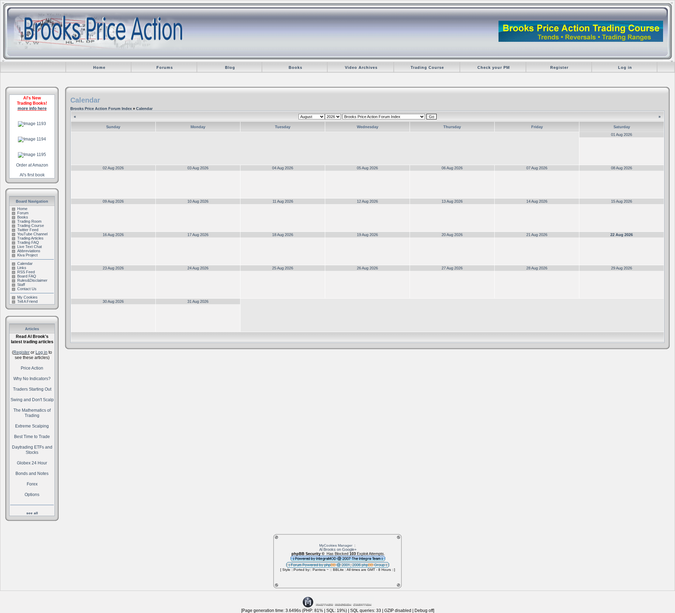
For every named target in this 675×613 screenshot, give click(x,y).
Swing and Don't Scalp (32, 399)
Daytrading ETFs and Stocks (32, 450)
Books (295, 67)
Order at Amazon (32, 165)
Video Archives (361, 67)
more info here (32, 108)
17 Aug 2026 (197, 235)
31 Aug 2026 (197, 301)
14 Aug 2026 (536, 201)
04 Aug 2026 (282, 168)
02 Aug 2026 (113, 168)
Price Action (32, 368)
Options (32, 494)
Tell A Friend (27, 301)
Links (21, 268)
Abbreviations (28, 251)
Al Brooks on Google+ (337, 549)
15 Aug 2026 (621, 201)
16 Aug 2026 (113, 235)
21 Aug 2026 (536, 235)
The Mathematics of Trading (32, 413)
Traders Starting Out (32, 389)
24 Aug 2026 (197, 268)
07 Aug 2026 (536, 168)
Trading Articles (30, 238)
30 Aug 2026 (113, 301)
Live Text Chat (29, 246)
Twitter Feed (27, 230)
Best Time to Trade (32, 436)
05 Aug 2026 (367, 168)
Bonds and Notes (32, 473)
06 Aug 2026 (452, 168)
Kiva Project (27, 255)
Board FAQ (26, 276)
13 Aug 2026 (452, 201)
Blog (230, 67)
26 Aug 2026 (367, 268)
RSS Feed (26, 272)
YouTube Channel (32, 234)
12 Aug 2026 (367, 201)
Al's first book (32, 174)
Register (559, 67)
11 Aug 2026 (282, 201)
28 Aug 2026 (536, 268)
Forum (22, 213)
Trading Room (29, 221)
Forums (164, 67)
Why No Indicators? (32, 378)
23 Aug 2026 (113, 268)
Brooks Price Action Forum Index (101, 108)
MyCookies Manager (335, 545)
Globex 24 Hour (32, 463)
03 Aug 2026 (197, 168)
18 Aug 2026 (282, 235)
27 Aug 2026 (452, 268)
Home (99, 67)
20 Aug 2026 (452, 235)
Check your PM (493, 67)
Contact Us (27, 289)
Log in (625, 67)
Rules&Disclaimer (32, 280)
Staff (21, 284)
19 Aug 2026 (367, 235)
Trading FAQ (28, 242)
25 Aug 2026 (282, 268)
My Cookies (27, 297)
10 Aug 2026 (197, 201)
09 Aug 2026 (113, 201)
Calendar (25, 263)
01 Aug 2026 (621, 134)
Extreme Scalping (32, 426)
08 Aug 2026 (621, 168)
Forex (32, 484)
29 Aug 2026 (621, 268)
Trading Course (427, 67)
